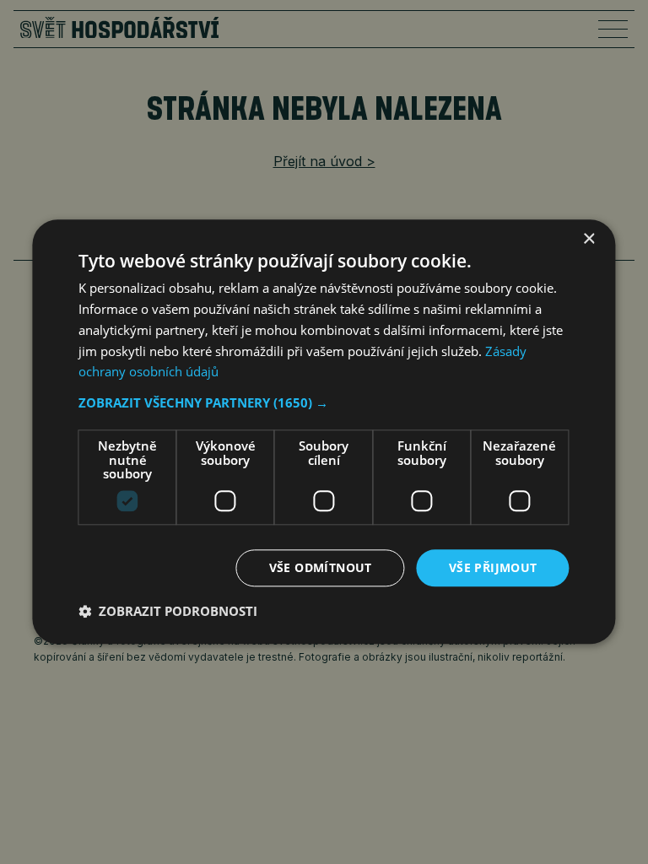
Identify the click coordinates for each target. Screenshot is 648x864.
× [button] (588, 239)
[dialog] (323, 431)
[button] (323, 402)
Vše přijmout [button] (493, 567)
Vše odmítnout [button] (320, 567)
